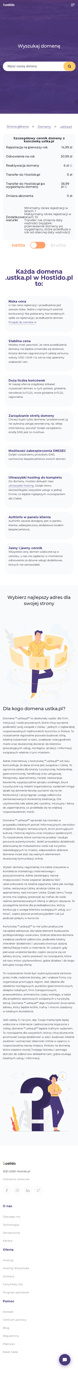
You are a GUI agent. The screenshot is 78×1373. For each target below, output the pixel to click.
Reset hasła (10, 1352)
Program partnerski (16, 1292)
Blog (6, 1328)
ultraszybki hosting (21, 485)
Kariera (7, 1240)
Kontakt (8, 1311)
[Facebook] (8, 1191)
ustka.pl (66, 127)
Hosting (8, 1260)
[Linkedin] (29, 1191)
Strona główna (18, 126)
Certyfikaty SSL (13, 1284)
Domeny (44, 127)
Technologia (11, 1224)
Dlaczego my (11, 1216)
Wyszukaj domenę (69, 66)
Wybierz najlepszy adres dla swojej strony (39, 600)
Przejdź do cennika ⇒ (22, 322)
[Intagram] (18, 1191)
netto (18, 245)
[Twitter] (40, 1191)
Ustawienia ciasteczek (16, 1179)
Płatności (9, 1344)
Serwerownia (11, 1232)
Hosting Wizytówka (16, 1268)
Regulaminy (11, 1336)
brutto (58, 245)
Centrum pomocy (15, 1319)
